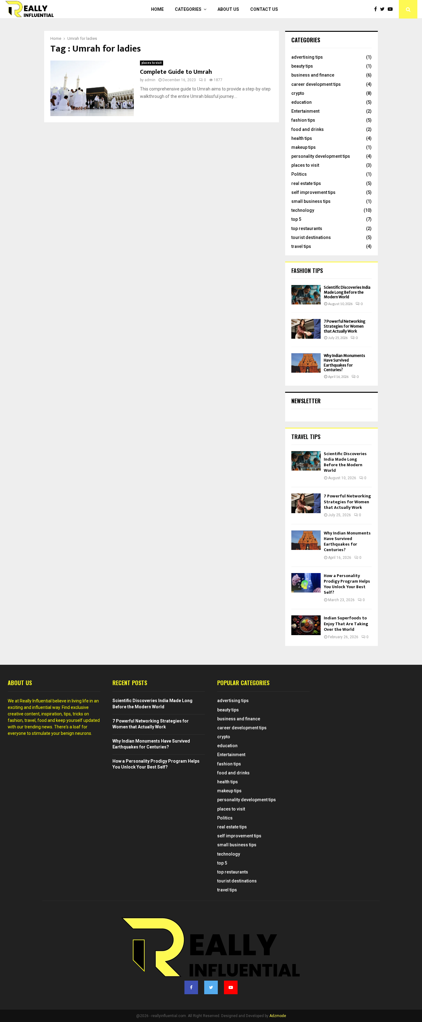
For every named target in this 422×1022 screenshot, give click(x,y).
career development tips (316, 84)
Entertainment (305, 111)
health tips (301, 138)
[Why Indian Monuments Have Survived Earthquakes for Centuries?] (306, 363)
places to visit (151, 63)
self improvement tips (313, 192)
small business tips (311, 201)
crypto (297, 93)
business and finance (312, 75)
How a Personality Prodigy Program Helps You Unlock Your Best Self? (347, 584)
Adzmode (277, 1016)
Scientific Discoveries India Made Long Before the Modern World (347, 292)
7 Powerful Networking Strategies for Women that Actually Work (344, 326)
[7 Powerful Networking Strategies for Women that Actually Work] (306, 328)
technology (302, 210)
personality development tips (320, 156)
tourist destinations (311, 237)
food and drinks (307, 129)
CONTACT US (264, 9)
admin (150, 80)
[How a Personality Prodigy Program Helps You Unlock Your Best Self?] (306, 583)
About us (20, 683)
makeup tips (303, 147)
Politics (299, 174)
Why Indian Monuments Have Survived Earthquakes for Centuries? (344, 362)
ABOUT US (228, 9)
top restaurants (306, 228)
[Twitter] (384, 9)
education (301, 102)
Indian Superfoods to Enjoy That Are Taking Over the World (346, 623)
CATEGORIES (188, 9)
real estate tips (306, 183)
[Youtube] (392, 9)
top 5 (296, 219)
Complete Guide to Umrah (176, 72)
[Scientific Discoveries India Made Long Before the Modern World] (306, 294)
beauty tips (302, 66)
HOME (157, 9)
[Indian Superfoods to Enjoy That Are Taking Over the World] (306, 625)
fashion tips (303, 120)
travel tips (301, 246)
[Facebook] (377, 9)
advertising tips (307, 57)
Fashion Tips (307, 270)
